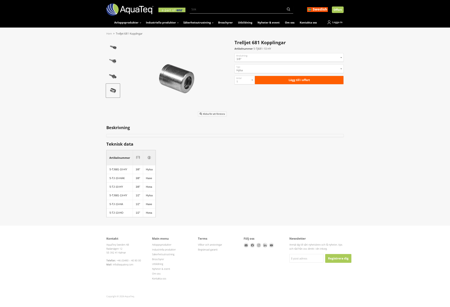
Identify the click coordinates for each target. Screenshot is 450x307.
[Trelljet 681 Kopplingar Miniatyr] (113, 47)
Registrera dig (338, 258)
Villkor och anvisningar (210, 244)
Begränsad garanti (208, 249)
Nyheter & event (269, 22)
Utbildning (245, 22)
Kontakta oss (308, 22)
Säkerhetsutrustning (197, 22)
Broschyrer (225, 22)
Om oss (289, 22)
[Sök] (288, 9)
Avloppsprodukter (126, 22)
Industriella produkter (161, 22)
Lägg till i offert (299, 80)
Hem (109, 33)
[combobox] (237, 9)
